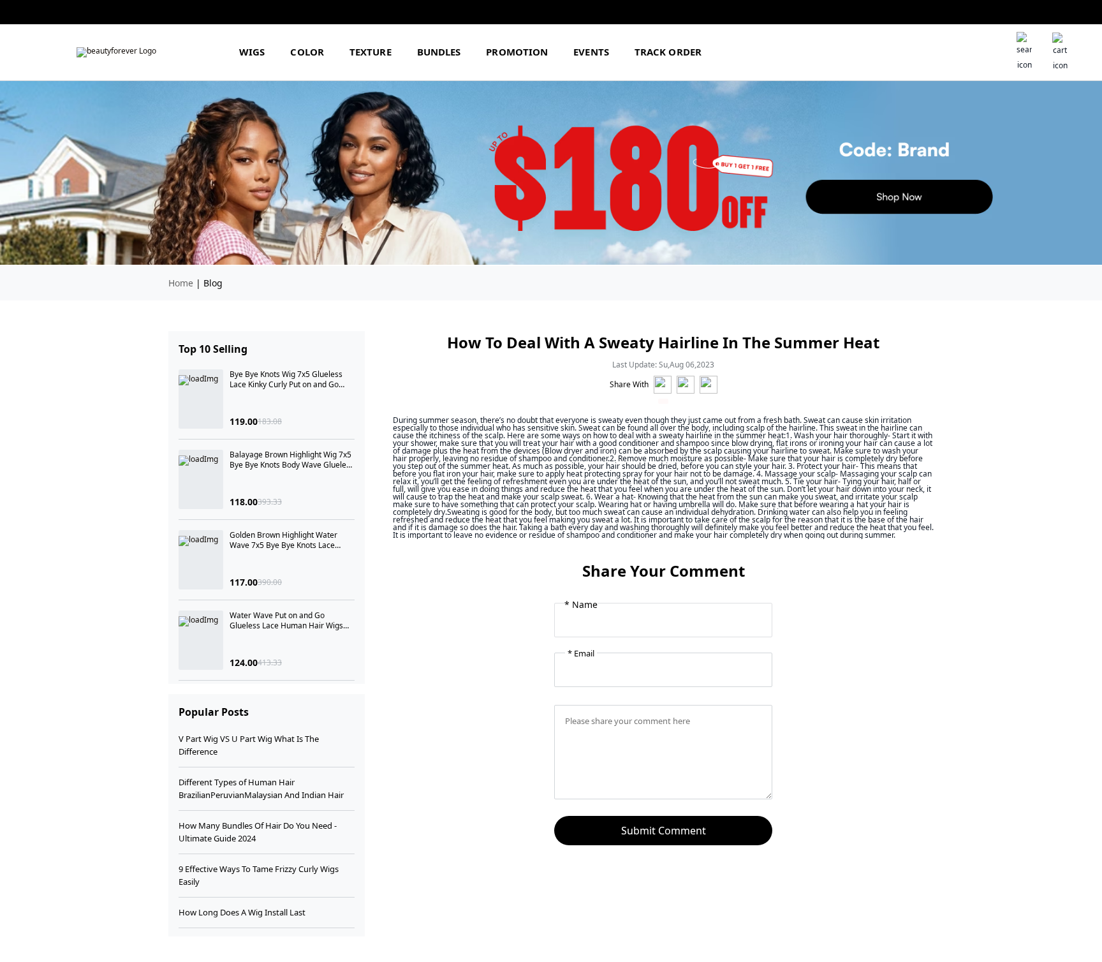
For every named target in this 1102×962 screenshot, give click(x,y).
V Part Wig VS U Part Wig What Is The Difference (249, 745)
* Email (581, 653)
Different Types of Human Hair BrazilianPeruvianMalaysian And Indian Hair (261, 788)
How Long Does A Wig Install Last (242, 912)
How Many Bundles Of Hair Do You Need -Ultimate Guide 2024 (258, 832)
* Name (581, 604)
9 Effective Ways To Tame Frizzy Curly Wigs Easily (259, 875)
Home (180, 283)
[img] (116, 52)
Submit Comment (663, 831)
